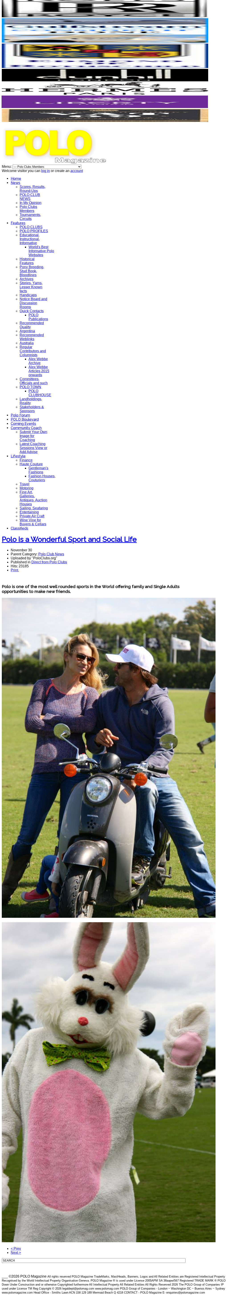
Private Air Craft (32, 516)
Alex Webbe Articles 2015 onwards (38, 371)
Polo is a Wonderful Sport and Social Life (69, 539)
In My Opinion (30, 203)
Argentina (27, 331)
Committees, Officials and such (34, 381)
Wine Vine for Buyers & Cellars (33, 522)
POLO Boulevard (25, 419)
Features (18, 223)
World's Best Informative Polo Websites (41, 251)
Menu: (7, 166)
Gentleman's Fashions (38, 470)
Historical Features (27, 261)
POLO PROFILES (34, 231)
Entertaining (29, 512)
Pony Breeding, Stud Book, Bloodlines (32, 271)
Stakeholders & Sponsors (32, 409)
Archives (26, 279)
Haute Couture (31, 464)
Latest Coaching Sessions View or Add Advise (33, 448)
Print (14, 570)
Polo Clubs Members (28, 209)
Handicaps (28, 295)
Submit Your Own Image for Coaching (33, 436)
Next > (16, 1252)
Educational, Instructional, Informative (30, 239)
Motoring (26, 488)
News (15, 183)
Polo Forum (20, 415)
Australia (27, 343)
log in (45, 171)
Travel (24, 484)
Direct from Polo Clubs (49, 562)
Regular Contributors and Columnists (33, 351)
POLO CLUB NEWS (30, 197)
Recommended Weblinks (32, 337)
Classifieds (19, 528)
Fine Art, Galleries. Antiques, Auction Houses (33, 498)
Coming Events (23, 424)
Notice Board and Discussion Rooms (33, 303)
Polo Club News (51, 554)
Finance (26, 460)
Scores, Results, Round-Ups (32, 189)
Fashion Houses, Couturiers (41, 478)
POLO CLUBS (31, 227)
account (76, 171)
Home (16, 178)
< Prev (16, 1248)
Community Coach (26, 428)
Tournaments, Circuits (30, 217)
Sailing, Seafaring (34, 508)
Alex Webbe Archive (38, 361)
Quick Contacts (32, 311)
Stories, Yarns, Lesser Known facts (31, 287)
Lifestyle (18, 456)
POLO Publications (38, 317)
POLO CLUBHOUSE (39, 393)
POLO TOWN (30, 387)
